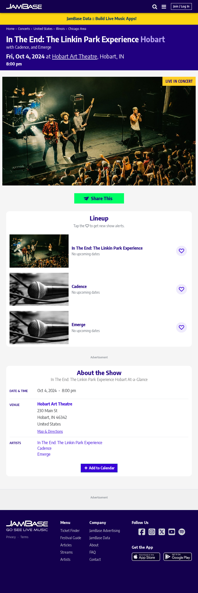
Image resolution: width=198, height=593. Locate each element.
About (93, 545)
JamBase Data (99, 538)
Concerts (24, 29)
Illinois (60, 29)
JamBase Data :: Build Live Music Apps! (102, 18)
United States (43, 29)
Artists (15, 443)
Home (10, 29)
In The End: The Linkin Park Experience (69, 442)
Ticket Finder (70, 530)
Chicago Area (77, 29)
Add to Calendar (101, 468)
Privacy (11, 537)
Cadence (44, 448)
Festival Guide (70, 538)
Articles (66, 545)
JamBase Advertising (104, 530)
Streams (66, 552)
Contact (95, 559)
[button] (155, 6)
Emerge (44, 454)
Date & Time (19, 391)
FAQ (92, 552)
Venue (15, 404)
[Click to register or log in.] (181, 251)
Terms (24, 537)
